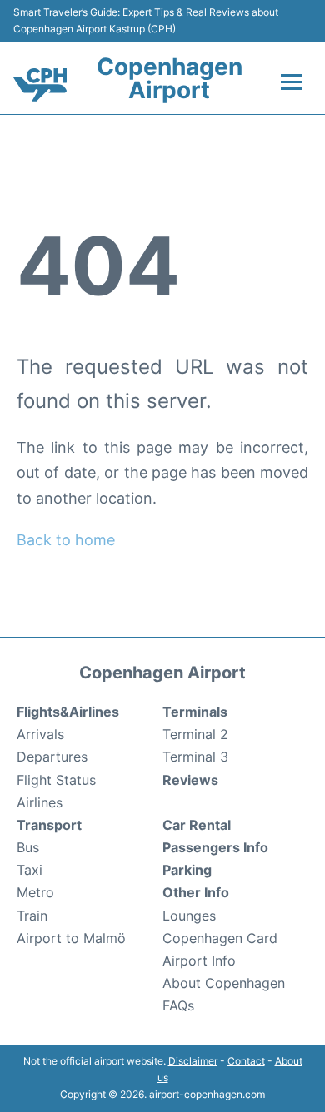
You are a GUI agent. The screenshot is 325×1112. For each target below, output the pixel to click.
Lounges (189, 915)
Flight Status (56, 780)
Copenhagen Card (220, 938)
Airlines (39, 802)
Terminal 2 (195, 734)
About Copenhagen (223, 983)
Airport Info (199, 960)
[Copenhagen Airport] (40, 85)
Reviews (190, 780)
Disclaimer (193, 1061)
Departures (52, 756)
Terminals (195, 711)
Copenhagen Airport (169, 78)
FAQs (178, 1005)
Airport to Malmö (71, 938)
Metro (35, 892)
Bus (28, 847)
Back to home (66, 540)
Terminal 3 (195, 756)
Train (32, 915)
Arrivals (40, 734)
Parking (187, 869)
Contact (246, 1061)
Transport (49, 825)
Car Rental (196, 825)
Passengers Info (215, 847)
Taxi (29, 869)
